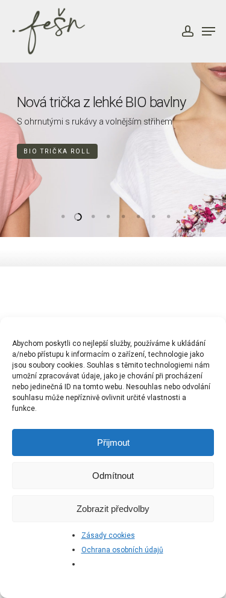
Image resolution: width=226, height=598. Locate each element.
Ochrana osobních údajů (122, 550)
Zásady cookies (108, 535)
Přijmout (113, 442)
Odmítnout (113, 475)
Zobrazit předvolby (113, 509)
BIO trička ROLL (57, 151)
